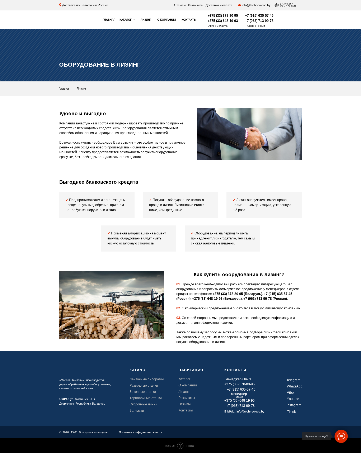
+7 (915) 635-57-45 (278, 294)
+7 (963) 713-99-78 (257, 298)
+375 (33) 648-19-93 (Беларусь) (217, 298)
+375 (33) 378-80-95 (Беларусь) (237, 294)
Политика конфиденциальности (140, 432)
